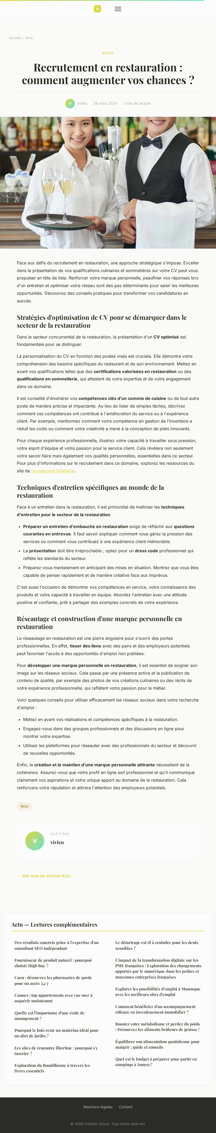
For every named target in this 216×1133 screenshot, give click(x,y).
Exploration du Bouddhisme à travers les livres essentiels (52, 1068)
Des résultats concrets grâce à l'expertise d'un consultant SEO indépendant (56, 945)
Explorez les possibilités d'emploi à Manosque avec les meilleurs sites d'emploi (157, 991)
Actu (29, 38)
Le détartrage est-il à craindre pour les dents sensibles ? (156, 945)
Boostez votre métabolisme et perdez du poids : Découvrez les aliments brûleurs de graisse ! (157, 1026)
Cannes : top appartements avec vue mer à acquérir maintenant (53, 997)
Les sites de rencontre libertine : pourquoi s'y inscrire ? (56, 1050)
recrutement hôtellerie (53, 470)
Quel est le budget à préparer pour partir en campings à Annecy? (156, 1061)
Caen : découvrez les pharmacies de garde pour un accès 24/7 (53, 980)
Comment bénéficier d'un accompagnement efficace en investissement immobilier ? (155, 1009)
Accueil (15, 38)
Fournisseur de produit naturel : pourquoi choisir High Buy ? (53, 962)
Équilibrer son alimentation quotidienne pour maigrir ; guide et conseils (157, 1044)
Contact (125, 1107)
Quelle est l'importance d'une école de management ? (49, 1015)
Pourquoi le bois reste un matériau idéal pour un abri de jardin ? (56, 1033)
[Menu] (118, 9)
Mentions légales (98, 1107)
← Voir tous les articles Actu (44, 875)
